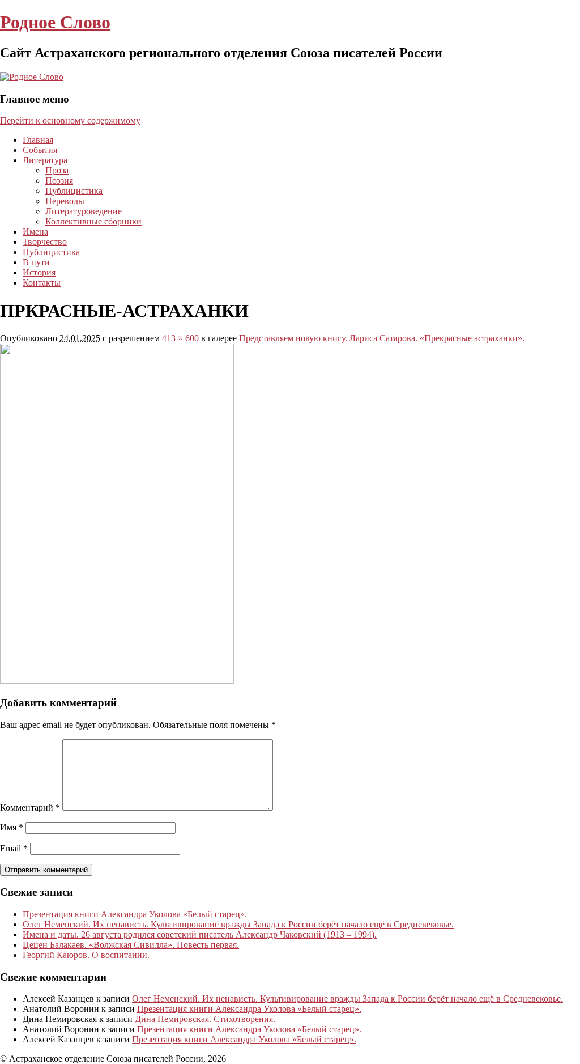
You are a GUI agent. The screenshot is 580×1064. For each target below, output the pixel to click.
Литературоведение (83, 211)
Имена (35, 231)
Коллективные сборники (93, 221)
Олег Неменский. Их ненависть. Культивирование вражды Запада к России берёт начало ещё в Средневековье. (238, 924)
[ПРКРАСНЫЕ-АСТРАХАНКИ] (117, 680)
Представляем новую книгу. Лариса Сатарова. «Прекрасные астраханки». (381, 338)
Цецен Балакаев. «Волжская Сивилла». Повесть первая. (131, 944)
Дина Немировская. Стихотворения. (205, 1019)
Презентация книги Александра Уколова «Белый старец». (135, 914)
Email (14, 848)
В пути (36, 262)
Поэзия (59, 180)
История (39, 272)
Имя (11, 827)
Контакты (42, 282)
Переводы (64, 201)
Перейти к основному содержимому (70, 120)
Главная (38, 140)
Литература (45, 160)
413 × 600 (180, 338)
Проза (57, 170)
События (40, 150)
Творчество (45, 242)
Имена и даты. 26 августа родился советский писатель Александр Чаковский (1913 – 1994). (200, 934)
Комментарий (30, 807)
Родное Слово (55, 22)
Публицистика (74, 191)
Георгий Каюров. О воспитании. (86, 955)
